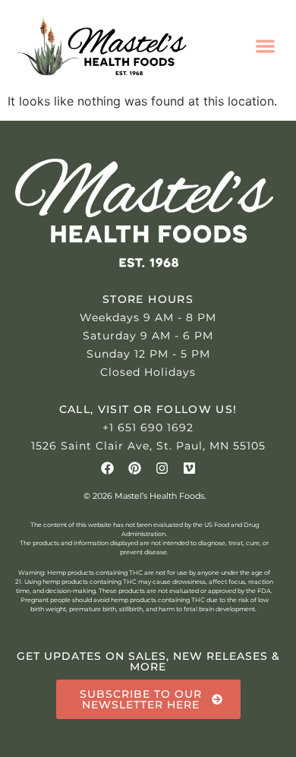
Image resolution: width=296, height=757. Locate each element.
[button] (266, 46)
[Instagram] (162, 468)
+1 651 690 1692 (148, 427)
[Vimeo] (189, 468)
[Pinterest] (134, 468)
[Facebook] (107, 468)
